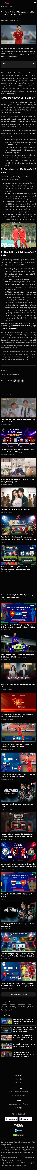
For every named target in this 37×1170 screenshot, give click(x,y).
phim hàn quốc (21, 1006)
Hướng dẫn (18, 1083)
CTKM (10, 839)
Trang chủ (4, 6)
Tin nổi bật (12, 1006)
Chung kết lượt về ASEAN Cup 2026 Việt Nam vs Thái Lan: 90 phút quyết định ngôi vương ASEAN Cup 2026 (18, 627)
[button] (2, 3)
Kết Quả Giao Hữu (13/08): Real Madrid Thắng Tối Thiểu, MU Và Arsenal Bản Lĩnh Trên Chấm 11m (23, 1038)
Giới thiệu (18, 1079)
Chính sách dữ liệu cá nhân (18, 1092)
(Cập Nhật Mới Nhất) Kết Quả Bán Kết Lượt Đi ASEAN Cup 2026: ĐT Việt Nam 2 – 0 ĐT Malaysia (24, 1029)
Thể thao (11, 454)
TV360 (29, 1006)
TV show (11, 600)
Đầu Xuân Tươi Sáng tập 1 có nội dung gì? (15, 509)
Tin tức (11, 719)
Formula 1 (8, 1010)
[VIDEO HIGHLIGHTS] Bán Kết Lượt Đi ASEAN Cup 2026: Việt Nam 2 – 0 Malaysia (24, 1021)
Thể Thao (4, 1006)
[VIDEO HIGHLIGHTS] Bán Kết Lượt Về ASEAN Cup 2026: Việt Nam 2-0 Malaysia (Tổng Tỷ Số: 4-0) (17, 986)
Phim (11, 6)
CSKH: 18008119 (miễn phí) (18, 1104)
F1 (2, 1010)
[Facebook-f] (18, 381)
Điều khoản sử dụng (18, 1095)
